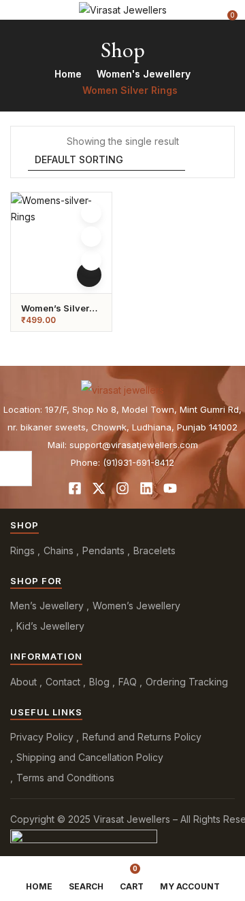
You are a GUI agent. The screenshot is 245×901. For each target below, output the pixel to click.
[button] (225, 10)
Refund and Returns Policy (141, 737)
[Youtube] (170, 488)
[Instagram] (122, 488)
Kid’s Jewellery (50, 626)
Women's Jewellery (144, 74)
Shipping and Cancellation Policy (89, 757)
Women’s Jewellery (136, 605)
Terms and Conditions (65, 777)
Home (68, 74)
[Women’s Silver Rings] (61, 242)
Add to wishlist (91, 213)
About (23, 681)
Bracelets (154, 550)
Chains (59, 550)
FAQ (127, 681)
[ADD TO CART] (89, 274)
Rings (22, 550)
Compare (91, 236)
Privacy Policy (42, 737)
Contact (63, 681)
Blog (99, 681)
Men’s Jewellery (47, 605)
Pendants (103, 550)
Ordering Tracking (187, 681)
